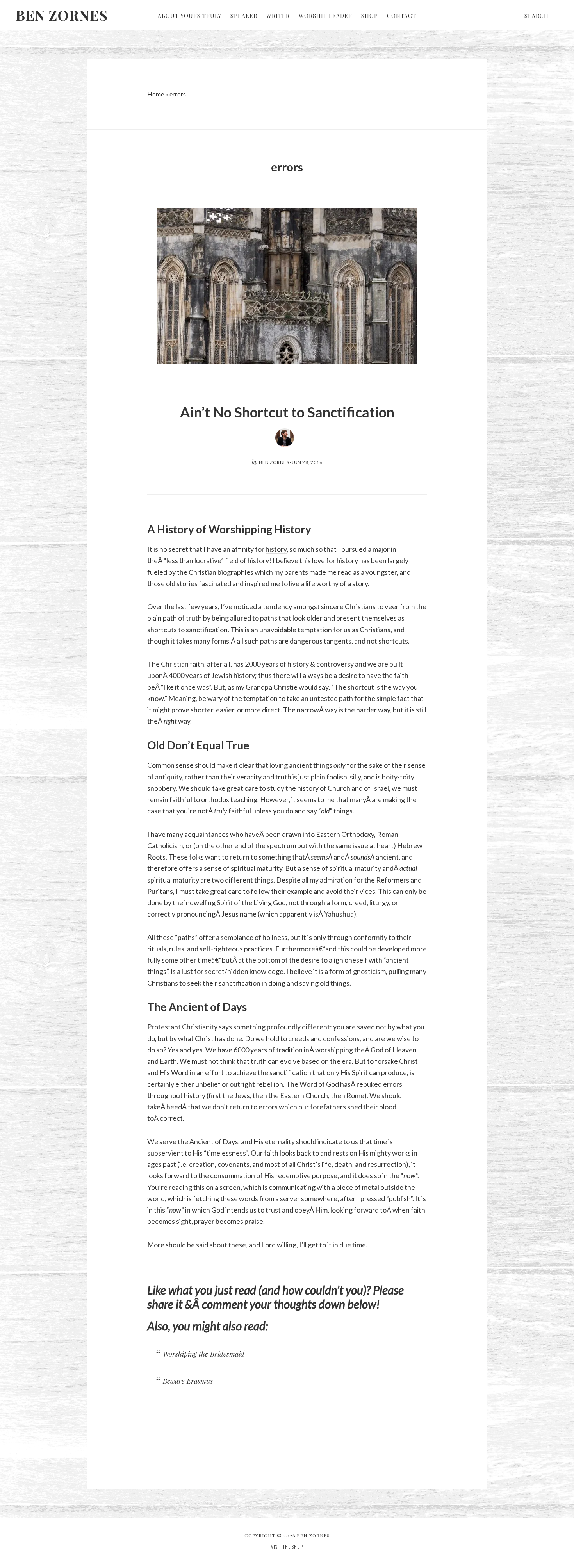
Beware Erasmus (188, 1381)
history (276, 549)
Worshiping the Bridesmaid (203, 1354)
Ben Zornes (62, 14)
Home (155, 94)
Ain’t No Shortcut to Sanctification (287, 412)
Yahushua (339, 914)
